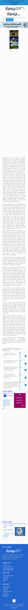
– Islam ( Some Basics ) (7, 575)
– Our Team (5, 593)
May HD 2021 (6, 401)
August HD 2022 (7, 400)
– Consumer (5, 588)
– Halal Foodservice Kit (7, 570)
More (4, 406)
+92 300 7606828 (19, 1)
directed (6, 210)
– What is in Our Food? (7, 567)
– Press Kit (4, 590)
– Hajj (3, 581)
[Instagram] (17, 4)
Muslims (18, 166)
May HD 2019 (6, 404)
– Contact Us (5, 594)
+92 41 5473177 (9, 1)
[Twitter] (13, 4)
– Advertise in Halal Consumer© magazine (8, 535)
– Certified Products (7, 591)
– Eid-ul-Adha (5, 577)
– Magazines (5, 596)
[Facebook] (11, 4)
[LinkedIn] (15, 4)
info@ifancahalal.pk (14, 2)
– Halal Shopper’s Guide (7, 568)
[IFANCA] (14, 8)
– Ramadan (5, 580)
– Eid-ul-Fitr (5, 578)
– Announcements (6, 587)
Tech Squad (20, 605)
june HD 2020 (6, 403)
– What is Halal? (6, 565)
